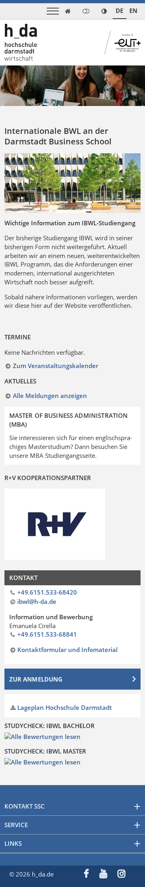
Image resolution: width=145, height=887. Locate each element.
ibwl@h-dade (36, 601)
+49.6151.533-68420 (47, 592)
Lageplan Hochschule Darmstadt (64, 707)
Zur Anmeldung (36, 679)
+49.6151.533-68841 (47, 634)
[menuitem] (91, 874)
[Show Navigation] (53, 11)
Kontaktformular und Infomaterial (67, 650)
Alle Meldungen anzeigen (50, 396)
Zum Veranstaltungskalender (55, 366)
